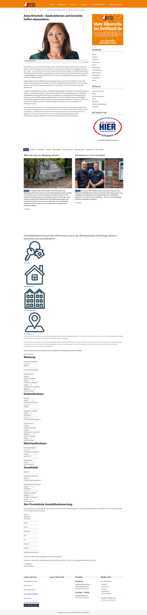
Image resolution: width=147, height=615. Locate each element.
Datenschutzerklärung (39, 556)
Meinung (95, 101)
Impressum (27, 598)
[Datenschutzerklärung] (24, 554)
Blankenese (96, 62)
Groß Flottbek (96, 70)
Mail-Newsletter (106, 593)
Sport (94, 99)
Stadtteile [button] (61, 5)
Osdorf (94, 65)
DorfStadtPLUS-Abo (30, 581)
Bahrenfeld (95, 75)
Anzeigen (104, 584)
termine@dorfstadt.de (82, 586)
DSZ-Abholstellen (29, 590)
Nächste (31, 354)
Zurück (26, 354)
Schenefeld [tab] (90, 149)
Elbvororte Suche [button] (98, 5)
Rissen (94, 54)
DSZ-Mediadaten (106, 581)
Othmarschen (96, 72)
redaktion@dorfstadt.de (82, 584)
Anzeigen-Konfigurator (108, 598)
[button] (56, 41)
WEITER (27, 209)
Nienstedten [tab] (56, 149)
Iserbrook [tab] (41, 149)
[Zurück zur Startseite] (29, 5)
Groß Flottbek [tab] (68, 149)
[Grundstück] (32, 334)
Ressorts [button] (73, 5)
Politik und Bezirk (98, 96)
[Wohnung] (31, 263)
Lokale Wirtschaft (98, 91)
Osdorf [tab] (48, 149)
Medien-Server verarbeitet (116, 336)
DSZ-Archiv (27, 585)
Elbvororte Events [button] (115, 5)
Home (51, 5)
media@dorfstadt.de (81, 595)
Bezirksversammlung (99, 104)
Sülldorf (95, 57)
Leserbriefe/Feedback (31, 594)
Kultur (94, 93)
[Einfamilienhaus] (35, 286)
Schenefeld (95, 78)
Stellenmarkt (105, 591)
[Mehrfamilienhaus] (36, 310)
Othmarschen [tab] (79, 149)
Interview (95, 106)
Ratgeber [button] (84, 5)
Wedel (94, 80)
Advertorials (105, 586)
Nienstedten (96, 67)
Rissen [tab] (26, 149)
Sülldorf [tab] (33, 149)
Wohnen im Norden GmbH (63, 336)
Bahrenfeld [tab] (99, 149)
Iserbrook (95, 59)
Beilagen (104, 589)
